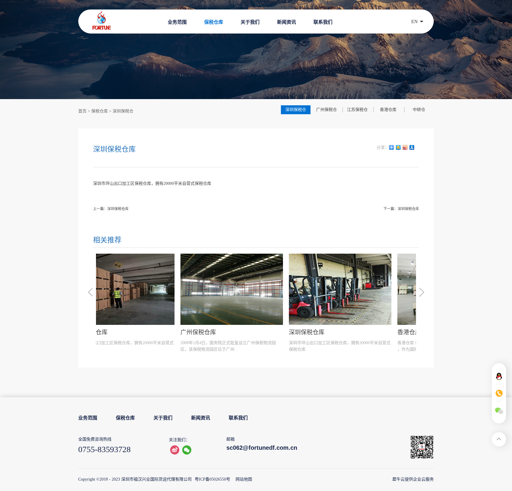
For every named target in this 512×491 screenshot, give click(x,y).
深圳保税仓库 (222, 332)
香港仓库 (325, 332)
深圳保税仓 (123, 111)
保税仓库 (99, 111)
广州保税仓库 (114, 332)
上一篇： (111, 209)
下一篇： (401, 209)
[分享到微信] (186, 450)
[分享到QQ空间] (398, 147)
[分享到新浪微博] (405, 147)
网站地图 (242, 479)
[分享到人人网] (412, 147)
